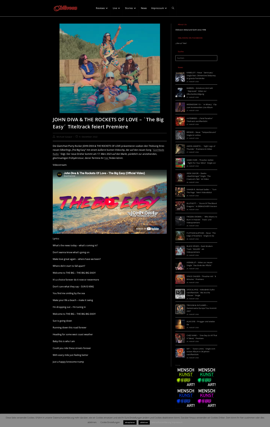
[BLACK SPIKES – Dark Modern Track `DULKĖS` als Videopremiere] (180, 250)
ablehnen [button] (144, 422)
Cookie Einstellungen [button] (110, 422)
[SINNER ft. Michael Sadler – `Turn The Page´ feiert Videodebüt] (180, 192)
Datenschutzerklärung (160, 422)
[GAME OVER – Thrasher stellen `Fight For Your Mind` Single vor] (180, 163)
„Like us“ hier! (181, 43)
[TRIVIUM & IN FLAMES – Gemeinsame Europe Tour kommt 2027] (180, 309)
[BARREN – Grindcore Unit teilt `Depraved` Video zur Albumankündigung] (180, 92)
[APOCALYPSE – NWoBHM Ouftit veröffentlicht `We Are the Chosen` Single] (180, 294)
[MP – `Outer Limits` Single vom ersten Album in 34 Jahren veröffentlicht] (180, 353)
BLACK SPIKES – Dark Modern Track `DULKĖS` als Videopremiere (200, 249)
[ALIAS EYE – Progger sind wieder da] (180, 324)
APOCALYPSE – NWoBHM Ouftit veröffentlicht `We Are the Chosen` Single (201, 292)
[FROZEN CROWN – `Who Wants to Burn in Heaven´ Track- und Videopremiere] (180, 221)
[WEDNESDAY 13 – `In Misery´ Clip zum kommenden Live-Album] (180, 107)
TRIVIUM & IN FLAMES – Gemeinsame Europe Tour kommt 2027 (202, 308)
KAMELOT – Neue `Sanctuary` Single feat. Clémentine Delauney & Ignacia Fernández (201, 75)
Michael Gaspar (64, 136)
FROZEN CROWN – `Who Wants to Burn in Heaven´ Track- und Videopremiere (202, 219)
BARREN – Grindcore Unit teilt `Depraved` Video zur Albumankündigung (200, 91)
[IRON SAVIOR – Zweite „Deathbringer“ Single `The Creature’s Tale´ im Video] (180, 177)
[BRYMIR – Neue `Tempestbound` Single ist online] (180, 135)
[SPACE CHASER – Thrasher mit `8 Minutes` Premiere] (180, 279)
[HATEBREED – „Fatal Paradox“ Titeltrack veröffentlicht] (180, 121)
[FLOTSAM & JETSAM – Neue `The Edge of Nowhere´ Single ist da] (180, 235)
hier (106, 158)
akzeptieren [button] (130, 422)
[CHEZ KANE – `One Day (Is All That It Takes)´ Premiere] (180, 338)
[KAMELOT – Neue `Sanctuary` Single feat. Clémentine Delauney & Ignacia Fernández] (180, 77)
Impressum (177, 422)
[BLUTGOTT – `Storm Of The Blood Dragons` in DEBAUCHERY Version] (180, 206)
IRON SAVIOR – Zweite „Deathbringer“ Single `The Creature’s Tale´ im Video (199, 176)
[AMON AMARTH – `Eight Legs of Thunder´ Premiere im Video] (180, 149)
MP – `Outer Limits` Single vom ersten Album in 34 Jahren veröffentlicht (201, 351)
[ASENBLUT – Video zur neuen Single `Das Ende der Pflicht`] (180, 265)
